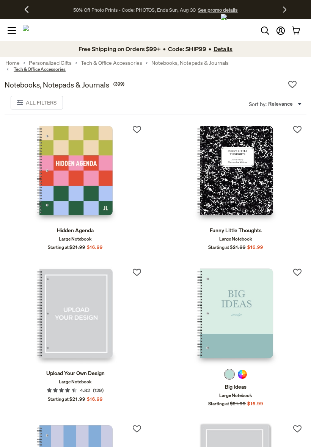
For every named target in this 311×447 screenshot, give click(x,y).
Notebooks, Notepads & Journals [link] (190, 63)
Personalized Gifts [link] (50, 63)
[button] (280, 31)
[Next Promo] (284, 9)
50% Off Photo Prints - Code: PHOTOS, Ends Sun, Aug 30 (134, 9)
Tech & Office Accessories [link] (111, 63)
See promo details (217, 9)
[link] (75, 173)
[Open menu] (12, 30)
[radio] (229, 374)
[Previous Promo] (29, 9)
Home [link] (12, 63)
